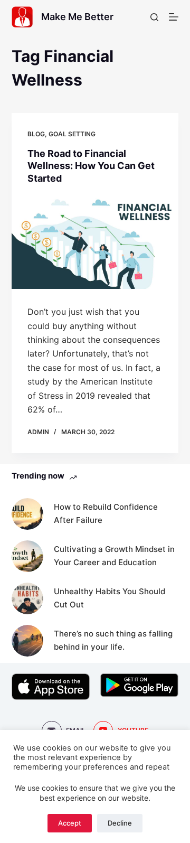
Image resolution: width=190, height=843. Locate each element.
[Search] (154, 17)
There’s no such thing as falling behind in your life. (113, 640)
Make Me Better (77, 16)
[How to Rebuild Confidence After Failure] (27, 514)
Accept (69, 823)
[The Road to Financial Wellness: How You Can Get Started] (95, 242)
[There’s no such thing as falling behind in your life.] (27, 641)
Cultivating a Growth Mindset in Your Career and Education (114, 555)
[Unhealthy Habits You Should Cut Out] (27, 598)
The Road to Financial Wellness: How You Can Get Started (91, 166)
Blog (36, 134)
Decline (120, 823)
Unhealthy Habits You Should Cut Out (109, 598)
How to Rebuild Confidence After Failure (106, 513)
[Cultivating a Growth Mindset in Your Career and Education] (27, 556)
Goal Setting (72, 134)
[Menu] (173, 17)
